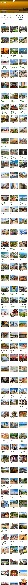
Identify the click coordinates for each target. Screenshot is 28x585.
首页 (1, 2)
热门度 (4, 23)
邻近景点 (7, 23)
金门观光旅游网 (14, 1)
